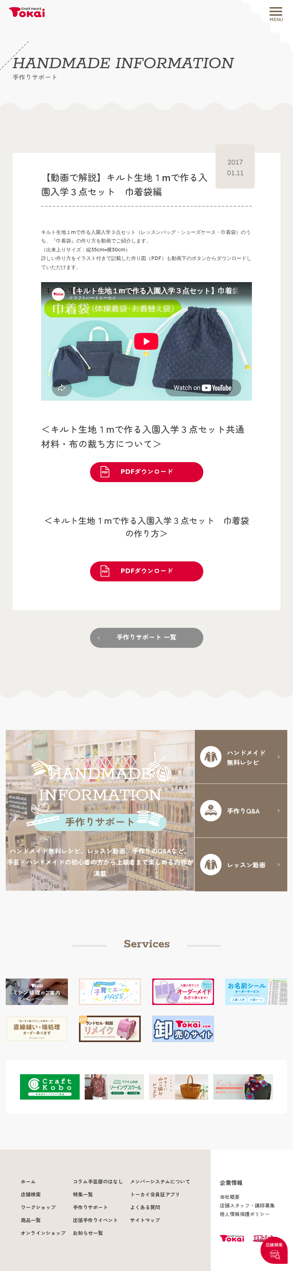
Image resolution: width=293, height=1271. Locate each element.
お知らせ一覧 (88, 1233)
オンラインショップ (43, 1233)
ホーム (28, 1182)
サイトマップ (145, 1220)
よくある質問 (145, 1207)
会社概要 (230, 1197)
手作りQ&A (243, 810)
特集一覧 (83, 1194)
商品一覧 (31, 1220)
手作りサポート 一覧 (146, 637)
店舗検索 (274, 1244)
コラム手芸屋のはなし (98, 1182)
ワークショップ (38, 1207)
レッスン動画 (246, 864)
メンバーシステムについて (160, 1182)
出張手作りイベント (95, 1220)
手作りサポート (90, 1207)
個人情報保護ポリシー (245, 1214)
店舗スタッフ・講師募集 (247, 1205)
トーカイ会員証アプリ (155, 1194)
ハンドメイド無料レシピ (246, 757)
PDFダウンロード (146, 471)
